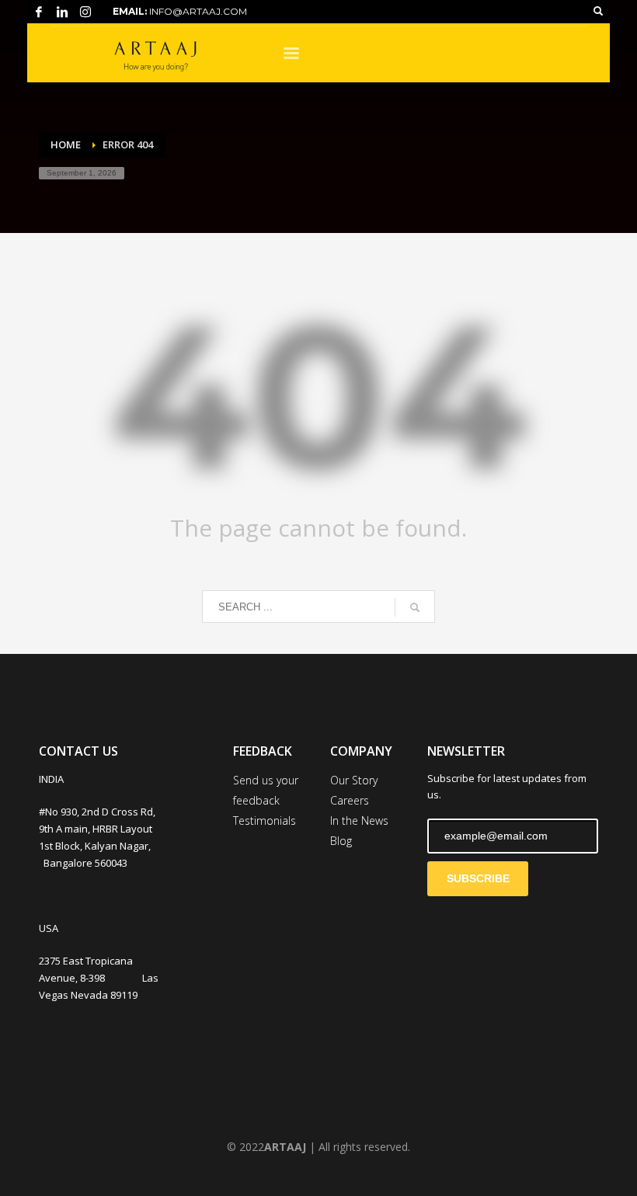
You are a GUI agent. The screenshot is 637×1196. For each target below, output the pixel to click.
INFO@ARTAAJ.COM (198, 11)
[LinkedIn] (62, 11)
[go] (415, 607)
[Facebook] (38, 11)
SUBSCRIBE (478, 878)
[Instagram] (85, 11)
